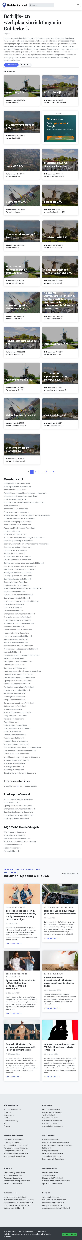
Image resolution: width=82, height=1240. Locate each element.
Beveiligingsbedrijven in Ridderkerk (18, 572)
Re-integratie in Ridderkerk (15, 696)
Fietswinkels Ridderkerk (52, 1112)
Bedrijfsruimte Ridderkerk (52, 1205)
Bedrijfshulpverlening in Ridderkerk (18, 540)
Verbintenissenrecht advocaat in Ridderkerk (22, 747)
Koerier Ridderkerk (11, 802)
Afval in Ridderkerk (11, 505)
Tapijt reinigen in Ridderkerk (15, 715)
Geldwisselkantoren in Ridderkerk (18, 630)
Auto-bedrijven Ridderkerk (15, 1197)
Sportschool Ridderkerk (52, 1183)
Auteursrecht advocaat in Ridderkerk (19, 528)
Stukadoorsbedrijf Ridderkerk (16, 1153)
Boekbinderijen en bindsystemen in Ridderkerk (23, 588)
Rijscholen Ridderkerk (51, 1109)
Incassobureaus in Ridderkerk (16, 639)
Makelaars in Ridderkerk (14, 658)
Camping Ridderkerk (50, 1150)
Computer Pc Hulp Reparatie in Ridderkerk (21, 601)
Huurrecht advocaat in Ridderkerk (18, 636)
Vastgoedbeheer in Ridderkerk (16, 744)
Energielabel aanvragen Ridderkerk (18, 815)
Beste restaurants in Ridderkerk (17, 838)
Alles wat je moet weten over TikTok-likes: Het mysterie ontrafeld (60, 1047)
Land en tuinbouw (53, 974)
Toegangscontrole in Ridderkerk (17, 728)
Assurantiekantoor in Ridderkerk (17, 525)
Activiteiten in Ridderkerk (14, 835)
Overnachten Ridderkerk (52, 1153)
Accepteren (69, 1234)
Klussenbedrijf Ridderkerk (14, 1172)
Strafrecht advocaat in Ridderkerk (18, 712)
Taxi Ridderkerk (48, 1115)
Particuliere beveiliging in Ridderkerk (19, 687)
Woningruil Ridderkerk (51, 1197)
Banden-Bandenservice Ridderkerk (18, 1202)
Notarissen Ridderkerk (13, 1175)
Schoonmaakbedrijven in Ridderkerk (19, 703)
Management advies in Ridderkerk (18, 661)
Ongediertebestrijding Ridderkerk (56, 1208)
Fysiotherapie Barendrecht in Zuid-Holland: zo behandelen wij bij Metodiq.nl (21, 984)
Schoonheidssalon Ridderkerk (16, 1145)
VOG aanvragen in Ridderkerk (16, 760)
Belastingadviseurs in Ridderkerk (17, 560)
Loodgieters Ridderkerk (13, 1150)
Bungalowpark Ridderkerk (53, 1159)
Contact (7, 1112)
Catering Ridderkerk (12, 1142)
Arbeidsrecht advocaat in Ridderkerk (19, 518)
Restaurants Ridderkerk (14, 1139)
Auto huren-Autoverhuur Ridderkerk (19, 1200)
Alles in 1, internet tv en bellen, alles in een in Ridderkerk (27, 515)
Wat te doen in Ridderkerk (15, 832)
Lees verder (12, 944)
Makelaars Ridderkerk (13, 1183)
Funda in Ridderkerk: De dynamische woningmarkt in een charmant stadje (20, 1047)
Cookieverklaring (11, 1120)
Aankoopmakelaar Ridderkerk (16, 818)
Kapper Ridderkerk (50, 1118)
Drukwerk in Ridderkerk (13, 610)
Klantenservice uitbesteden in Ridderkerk (21, 649)
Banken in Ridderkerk (12, 531)
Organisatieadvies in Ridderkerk (17, 684)
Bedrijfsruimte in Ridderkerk (15, 550)
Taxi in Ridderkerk (11, 722)
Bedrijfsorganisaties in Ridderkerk (17, 547)
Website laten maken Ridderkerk (56, 1181)
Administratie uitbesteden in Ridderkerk (20, 496)
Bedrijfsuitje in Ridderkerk (14, 553)
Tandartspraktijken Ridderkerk (16, 1148)
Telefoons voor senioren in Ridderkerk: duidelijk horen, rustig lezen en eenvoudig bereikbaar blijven (21, 915)
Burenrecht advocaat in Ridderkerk (18, 595)
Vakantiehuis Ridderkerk (52, 1156)
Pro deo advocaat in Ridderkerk (17, 690)
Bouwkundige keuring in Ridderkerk (18, 812)
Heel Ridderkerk (11, 65)
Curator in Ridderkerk (13, 607)
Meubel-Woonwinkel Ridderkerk (55, 1142)
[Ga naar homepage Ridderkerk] (14, 5)
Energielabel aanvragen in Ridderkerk (19, 614)
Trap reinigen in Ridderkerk (15, 735)
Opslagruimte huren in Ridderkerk (18, 681)
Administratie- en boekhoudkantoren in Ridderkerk (25, 493)
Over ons (7, 1118)
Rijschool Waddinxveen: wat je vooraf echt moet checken (60, 912)
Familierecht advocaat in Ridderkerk (19, 623)
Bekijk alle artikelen (69, 873)
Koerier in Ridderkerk (12, 652)
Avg (5, 1123)
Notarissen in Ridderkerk (14, 665)
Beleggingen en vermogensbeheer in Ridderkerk (24, 563)
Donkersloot (25, 65)
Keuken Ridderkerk (50, 1172)
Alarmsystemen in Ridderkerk (16, 512)
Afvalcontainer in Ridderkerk (16, 509)
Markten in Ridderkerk (13, 845)
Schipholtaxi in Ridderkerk (14, 700)
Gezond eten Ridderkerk (52, 1126)
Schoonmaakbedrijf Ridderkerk (17, 1181)
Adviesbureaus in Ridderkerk (15, 499)
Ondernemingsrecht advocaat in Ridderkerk (22, 671)
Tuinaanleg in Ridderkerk (14, 738)
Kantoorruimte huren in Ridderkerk (18, 645)
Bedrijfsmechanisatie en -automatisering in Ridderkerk (26, 544)
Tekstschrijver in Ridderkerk (15, 725)
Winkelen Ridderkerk (50, 1139)
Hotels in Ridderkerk (12, 848)
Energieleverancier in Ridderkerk (17, 617)
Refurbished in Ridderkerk (14, 693)
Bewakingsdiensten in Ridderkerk (17, 579)
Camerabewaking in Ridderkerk (17, 598)
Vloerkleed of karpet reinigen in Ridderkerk (22, 757)
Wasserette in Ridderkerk (14, 763)
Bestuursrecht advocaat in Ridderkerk (20, 569)
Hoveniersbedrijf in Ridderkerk (16, 633)
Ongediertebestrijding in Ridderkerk (19, 674)
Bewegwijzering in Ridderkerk (16, 582)
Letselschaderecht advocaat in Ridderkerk (22, 655)
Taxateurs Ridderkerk (13, 1178)
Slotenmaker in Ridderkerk (15, 706)
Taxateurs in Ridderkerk (14, 719)
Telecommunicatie (15, 907)
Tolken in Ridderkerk (12, 731)
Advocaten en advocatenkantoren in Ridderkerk (24, 502)
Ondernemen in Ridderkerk (15, 668)
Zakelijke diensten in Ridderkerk (17, 483)
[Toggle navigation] (78, 5)
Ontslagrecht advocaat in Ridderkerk (19, 677)
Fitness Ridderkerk (11, 851)
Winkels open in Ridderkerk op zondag (20, 841)
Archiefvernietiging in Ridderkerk (17, 521)
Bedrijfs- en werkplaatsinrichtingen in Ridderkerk (24, 537)
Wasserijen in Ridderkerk (14, 766)
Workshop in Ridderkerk (14, 770)
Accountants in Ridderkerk (15, 490)
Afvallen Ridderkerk (50, 1123)
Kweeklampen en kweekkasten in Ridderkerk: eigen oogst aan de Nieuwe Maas (59, 981)
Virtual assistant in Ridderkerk (16, 754)
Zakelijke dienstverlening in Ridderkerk (20, 773)
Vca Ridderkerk (48, 1175)
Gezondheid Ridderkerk (52, 1120)
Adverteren (9, 1115)
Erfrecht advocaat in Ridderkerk (17, 620)
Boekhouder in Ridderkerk (14, 591)
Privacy (7, 1126)
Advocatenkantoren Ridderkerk (17, 1205)
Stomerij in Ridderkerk (13, 709)
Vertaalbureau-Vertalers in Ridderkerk (20, 750)
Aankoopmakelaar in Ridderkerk (17, 486)
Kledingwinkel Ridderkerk (52, 1178)
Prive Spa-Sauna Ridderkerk (54, 1200)
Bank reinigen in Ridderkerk (15, 534)
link (18, 786)
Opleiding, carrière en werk (59, 907)
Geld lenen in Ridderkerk (14, 626)
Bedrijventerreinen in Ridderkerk (17, 556)
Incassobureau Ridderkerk (53, 1202)
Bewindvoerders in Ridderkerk (16, 585)
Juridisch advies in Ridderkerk (16, 642)
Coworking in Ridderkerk (14, 604)
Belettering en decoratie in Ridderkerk (20, 566)
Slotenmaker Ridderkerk (14, 1208)
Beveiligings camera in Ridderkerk (18, 575)
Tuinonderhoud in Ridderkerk (16, 741)
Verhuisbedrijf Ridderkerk (14, 1156)
